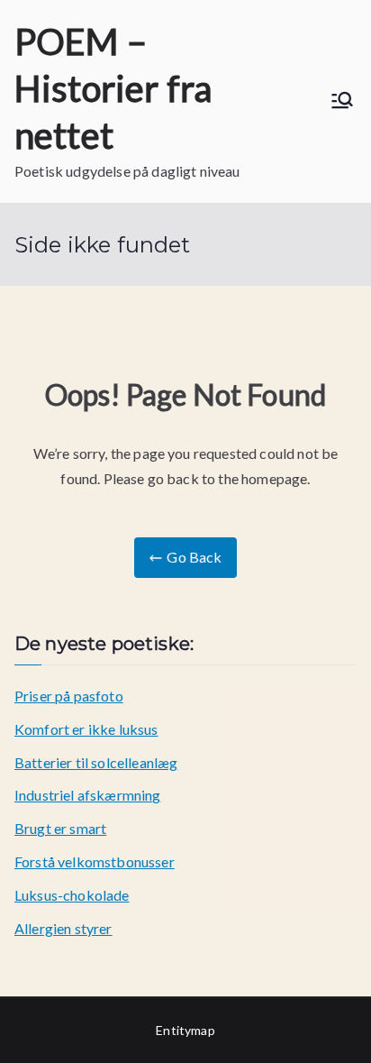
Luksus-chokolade (72, 894)
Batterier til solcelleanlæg (95, 762)
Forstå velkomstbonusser (94, 861)
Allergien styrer (63, 928)
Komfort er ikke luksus (86, 729)
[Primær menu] (342, 101)
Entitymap (185, 1030)
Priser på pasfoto (68, 695)
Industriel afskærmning (87, 794)
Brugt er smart (60, 828)
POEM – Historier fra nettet (113, 88)
